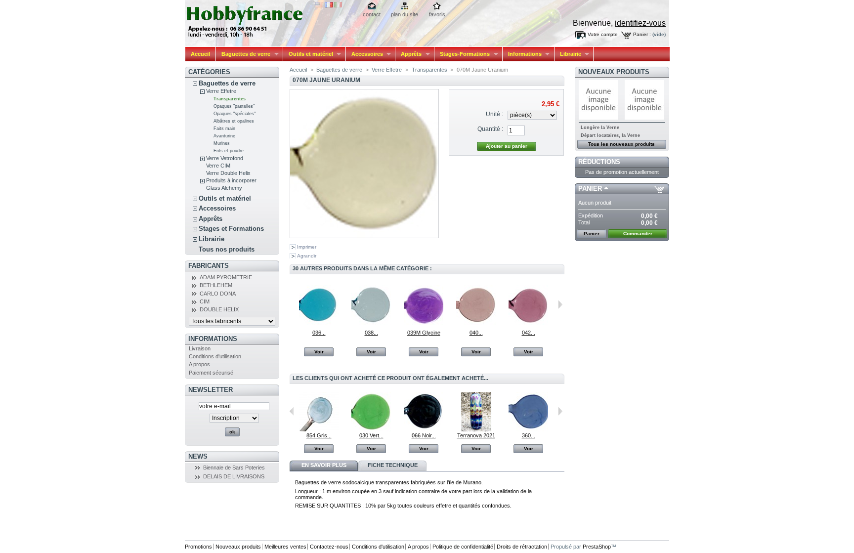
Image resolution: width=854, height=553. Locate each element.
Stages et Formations (231, 228)
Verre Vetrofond (224, 158)
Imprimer (306, 247)
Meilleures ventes (285, 547)
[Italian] (338, 5)
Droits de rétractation (522, 547)
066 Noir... (424, 435)
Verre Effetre (221, 91)
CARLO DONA (218, 294)
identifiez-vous (640, 23)
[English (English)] (319, 5)
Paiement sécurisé (211, 373)
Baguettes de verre (243, 54)
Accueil (200, 54)
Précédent (292, 304)
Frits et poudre (229, 150)
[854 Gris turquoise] (319, 429)
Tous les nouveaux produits (621, 144)
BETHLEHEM (216, 285)
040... (476, 333)
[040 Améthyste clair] (476, 323)
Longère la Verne (600, 127)
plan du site (404, 14)
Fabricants (208, 265)
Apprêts (408, 54)
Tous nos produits (227, 249)
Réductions (599, 162)
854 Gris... (319, 435)
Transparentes (230, 98)
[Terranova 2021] (476, 429)
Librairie (568, 54)
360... (528, 435)
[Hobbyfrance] (250, 19)
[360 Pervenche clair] (528, 429)
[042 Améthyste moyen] (528, 323)
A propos (199, 364)
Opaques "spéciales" (235, 113)
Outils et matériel (308, 54)
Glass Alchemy (224, 188)
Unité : (494, 114)
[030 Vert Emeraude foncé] (371, 429)
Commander (637, 233)
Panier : (642, 34)
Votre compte (603, 34)
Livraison (200, 348)
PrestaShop (597, 547)
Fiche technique (393, 465)
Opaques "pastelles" (234, 106)
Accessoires (364, 54)
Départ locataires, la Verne (610, 135)
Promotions (198, 547)
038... (371, 333)
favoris (437, 14)
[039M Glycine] (423, 323)
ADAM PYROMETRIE (226, 277)
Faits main (224, 128)
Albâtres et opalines (234, 121)
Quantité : (490, 129)
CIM (205, 301)
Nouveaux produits (613, 72)
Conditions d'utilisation (215, 356)
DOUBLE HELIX (219, 309)
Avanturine (224, 135)
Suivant (560, 304)
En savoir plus (323, 465)
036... (319, 333)
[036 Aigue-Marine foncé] (319, 323)
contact (372, 14)
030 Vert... (371, 435)
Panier (590, 188)
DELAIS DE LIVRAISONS (233, 476)
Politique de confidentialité (462, 547)
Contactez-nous (329, 547)
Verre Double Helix (228, 173)
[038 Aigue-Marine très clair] (371, 323)
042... (528, 333)
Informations (522, 54)
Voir (319, 351)
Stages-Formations (462, 54)
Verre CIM (218, 166)
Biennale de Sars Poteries (234, 467)
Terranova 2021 (476, 435)
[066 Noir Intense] (423, 429)
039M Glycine (423, 333)
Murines (222, 143)
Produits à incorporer (231, 180)
